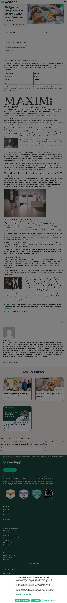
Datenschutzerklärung (26, 594)
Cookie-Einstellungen (49, 600)
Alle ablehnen (36, 600)
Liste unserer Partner (20, 597)
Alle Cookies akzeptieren (22, 600)
